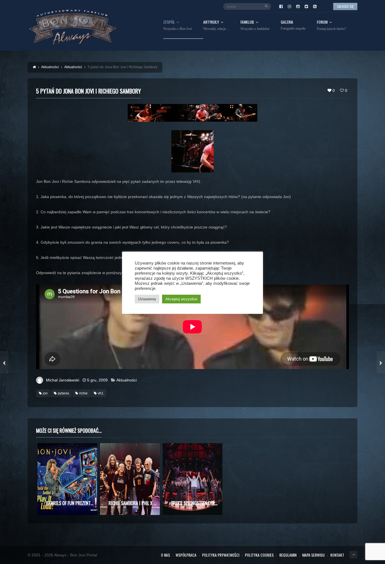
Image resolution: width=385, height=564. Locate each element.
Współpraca (186, 555)
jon (45, 393)
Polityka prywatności (220, 555)
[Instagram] (289, 6)
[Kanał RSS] (314, 6)
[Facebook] (281, 6)
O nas (165, 555)
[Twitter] (306, 6)
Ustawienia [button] (147, 299)
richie (83, 393)
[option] (67, 479)
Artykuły (216, 25)
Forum (331, 25)
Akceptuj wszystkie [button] (181, 299)
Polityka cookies (259, 555)
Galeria (293, 25)
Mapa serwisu (313, 555)
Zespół (177, 25)
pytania (63, 393)
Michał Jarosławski (62, 380)
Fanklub (254, 25)
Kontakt (337, 555)
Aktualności (126, 380)
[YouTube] (298, 6)
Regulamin (288, 555)
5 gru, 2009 (97, 380)
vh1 (100, 393)
